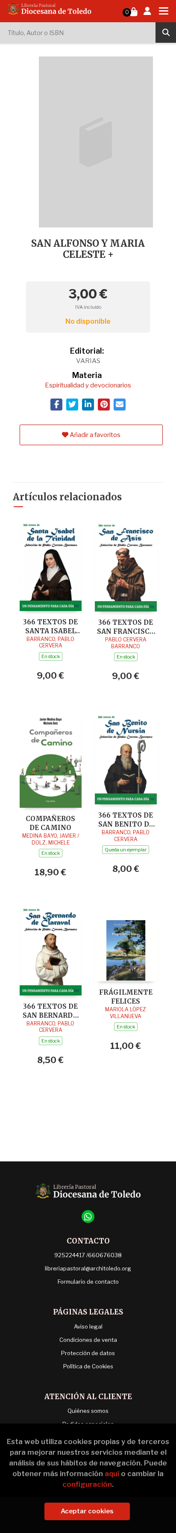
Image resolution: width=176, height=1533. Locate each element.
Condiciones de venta (88, 1339)
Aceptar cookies (87, 1511)
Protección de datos (88, 1353)
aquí (112, 1473)
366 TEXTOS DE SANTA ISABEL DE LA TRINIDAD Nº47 (50, 626)
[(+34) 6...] (88, 1216)
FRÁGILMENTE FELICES (126, 996)
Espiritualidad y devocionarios (88, 385)
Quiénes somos (88, 1410)
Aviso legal (88, 1326)
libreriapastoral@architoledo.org (88, 1268)
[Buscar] (165, 32)
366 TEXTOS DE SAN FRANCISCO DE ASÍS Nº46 (126, 626)
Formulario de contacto (88, 1281)
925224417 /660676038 (88, 1255)
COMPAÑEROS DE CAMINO (50, 823)
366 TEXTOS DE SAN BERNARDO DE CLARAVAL (50, 1010)
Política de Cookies (88, 1366)
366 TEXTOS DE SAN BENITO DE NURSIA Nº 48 (125, 819)
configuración (87, 1484)
